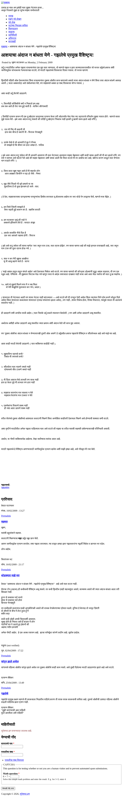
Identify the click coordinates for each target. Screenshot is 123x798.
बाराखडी (12, 41)
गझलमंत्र (5, 487)
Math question (11, 773)
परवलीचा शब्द (8, 752)
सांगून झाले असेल (10, 661)
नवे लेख (11, 22)
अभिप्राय (12, 38)
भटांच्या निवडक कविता (18, 25)
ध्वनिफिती (12, 35)
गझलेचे (4, 693)
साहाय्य (11, 31)
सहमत (4, 521)
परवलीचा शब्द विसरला (14, 760)
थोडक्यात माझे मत (10, 575)
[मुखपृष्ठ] (5, 2)
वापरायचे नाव (7, 743)
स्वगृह (10, 16)
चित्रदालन (13, 28)
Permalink (6, 516)
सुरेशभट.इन (25, 794)
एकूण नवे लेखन (14, 19)
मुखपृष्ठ (4, 46)
